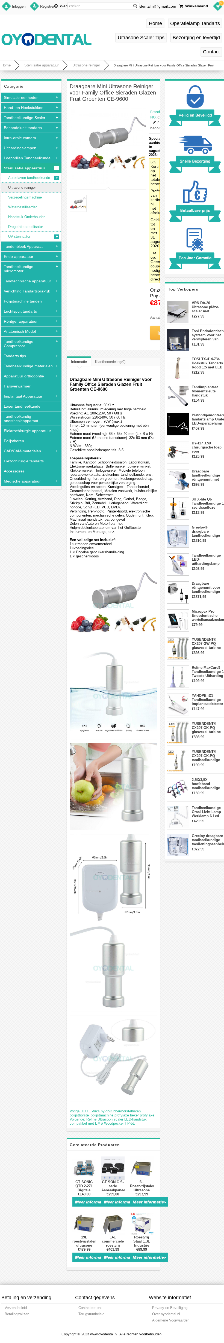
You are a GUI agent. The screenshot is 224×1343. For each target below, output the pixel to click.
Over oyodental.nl (166, 1314)
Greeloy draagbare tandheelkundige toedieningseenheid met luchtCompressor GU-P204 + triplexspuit (208, 840)
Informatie (79, 362)
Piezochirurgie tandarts (24, 461)
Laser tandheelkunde (22, 406)
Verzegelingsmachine (25, 197)
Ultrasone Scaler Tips (141, 37)
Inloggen (18, 6)
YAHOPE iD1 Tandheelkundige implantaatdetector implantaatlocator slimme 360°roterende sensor (207, 700)
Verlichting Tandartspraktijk (27, 291)
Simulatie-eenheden (21, 97)
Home (155, 23)
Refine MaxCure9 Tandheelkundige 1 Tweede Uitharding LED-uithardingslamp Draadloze (208, 672)
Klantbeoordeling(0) (110, 362)
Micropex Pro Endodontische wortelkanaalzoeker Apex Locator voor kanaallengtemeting (208, 615)
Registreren (49, 6)
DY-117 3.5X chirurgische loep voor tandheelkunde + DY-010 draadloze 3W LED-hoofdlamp (207, 447)
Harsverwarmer (17, 386)
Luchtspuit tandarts (20, 311)
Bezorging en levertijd (196, 37)
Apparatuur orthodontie (24, 376)
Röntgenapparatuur (21, 321)
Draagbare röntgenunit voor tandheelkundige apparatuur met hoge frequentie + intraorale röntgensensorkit (207, 587)
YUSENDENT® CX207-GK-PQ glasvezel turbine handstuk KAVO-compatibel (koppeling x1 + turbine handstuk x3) (206, 728)
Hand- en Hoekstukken (23, 107)
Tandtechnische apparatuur (27, 281)
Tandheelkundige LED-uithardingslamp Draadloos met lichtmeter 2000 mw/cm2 (206, 559)
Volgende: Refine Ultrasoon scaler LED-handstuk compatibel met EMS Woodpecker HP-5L (108, 1121)
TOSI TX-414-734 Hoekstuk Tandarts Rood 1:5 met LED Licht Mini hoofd (207, 363)
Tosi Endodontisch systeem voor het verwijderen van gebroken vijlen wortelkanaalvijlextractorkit (208, 335)
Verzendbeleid (16, 1308)
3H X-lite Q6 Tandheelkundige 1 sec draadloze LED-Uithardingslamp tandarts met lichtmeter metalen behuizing (208, 503)
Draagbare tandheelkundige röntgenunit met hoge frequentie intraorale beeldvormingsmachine (208, 475)
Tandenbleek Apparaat (23, 246)
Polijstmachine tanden (23, 301)
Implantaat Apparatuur (23, 396)
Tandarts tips (15, 356)
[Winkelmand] (217, 7)
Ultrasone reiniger (86, 65)
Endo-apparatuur (18, 256)
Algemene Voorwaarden (170, 1320)
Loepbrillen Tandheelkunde (27, 158)
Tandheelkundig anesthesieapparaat (21, 418)
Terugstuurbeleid (91, 1314)
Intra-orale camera (20, 138)
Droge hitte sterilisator (25, 227)
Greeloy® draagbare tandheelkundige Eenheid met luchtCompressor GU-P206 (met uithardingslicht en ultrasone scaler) (208, 531)
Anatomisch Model (20, 331)
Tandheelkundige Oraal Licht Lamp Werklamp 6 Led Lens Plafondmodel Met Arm (207, 812)
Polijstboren (14, 441)
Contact (211, 51)
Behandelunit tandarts (23, 128)
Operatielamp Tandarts (195, 23)
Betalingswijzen (17, 1314)
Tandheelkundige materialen (28, 366)
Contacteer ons (90, 1308)
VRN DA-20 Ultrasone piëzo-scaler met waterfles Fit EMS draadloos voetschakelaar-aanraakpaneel (206, 307)
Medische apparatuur (22, 481)
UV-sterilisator (19, 236)
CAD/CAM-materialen (22, 451)
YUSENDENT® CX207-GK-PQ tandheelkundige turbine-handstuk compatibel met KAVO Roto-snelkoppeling (206, 756)
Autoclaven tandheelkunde (29, 178)
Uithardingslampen (20, 148)
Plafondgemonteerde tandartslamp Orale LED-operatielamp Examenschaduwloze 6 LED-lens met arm (208, 419)
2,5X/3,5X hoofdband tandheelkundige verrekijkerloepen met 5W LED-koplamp (206, 784)
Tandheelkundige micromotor (18, 268)
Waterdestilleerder (22, 207)
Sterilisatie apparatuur (41, 65)
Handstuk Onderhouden (26, 217)
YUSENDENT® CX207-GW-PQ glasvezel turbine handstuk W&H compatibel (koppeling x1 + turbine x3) (206, 643)
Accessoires (14, 471)
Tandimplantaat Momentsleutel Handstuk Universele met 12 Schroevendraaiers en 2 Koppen (207, 391)
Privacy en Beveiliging (169, 1308)
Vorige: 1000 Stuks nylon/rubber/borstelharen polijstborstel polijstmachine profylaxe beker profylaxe (112, 1113)
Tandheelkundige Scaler (24, 117)
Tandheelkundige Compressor (18, 343)
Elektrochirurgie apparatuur (27, 431)
